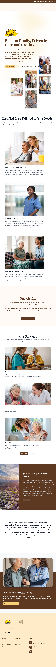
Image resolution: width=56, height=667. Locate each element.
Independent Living (5, 654)
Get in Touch (10, 66)
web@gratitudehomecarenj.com (39, 1)
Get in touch (33, 453)
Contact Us (26, 500)
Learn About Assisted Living (11, 604)
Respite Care (8, 442)
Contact (17, 642)
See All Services (24, 453)
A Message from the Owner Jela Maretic (32, 66)
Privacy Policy (18, 644)
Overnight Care (5, 652)
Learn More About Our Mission (28, 318)
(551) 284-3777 (52, 1)
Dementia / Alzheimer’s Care (13, 407)
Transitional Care (10, 372)
